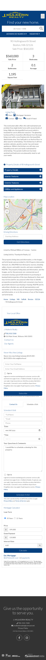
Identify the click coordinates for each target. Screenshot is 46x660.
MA (18, 299)
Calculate (23, 550)
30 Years (9, 518)
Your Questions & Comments (15, 443)
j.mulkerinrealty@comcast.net (24, 626)
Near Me (34, 34)
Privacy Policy (8, 501)
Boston (30, 299)
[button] (41, 29)
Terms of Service (20, 501)
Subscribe (23, 393)
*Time (6, 435)
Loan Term (8, 512)
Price (6, 526)
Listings (12, 299)
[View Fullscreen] (7, 211)
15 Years (19, 518)
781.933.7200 (11, 334)
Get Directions (23, 242)
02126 (37, 299)
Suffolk (23, 299)
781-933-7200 (24, 623)
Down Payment (9, 534)
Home (6, 299)
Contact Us (9, 340)
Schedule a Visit (32, 404)
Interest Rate (9, 541)
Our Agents (9, 343)
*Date (6, 426)
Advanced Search (15, 34)
